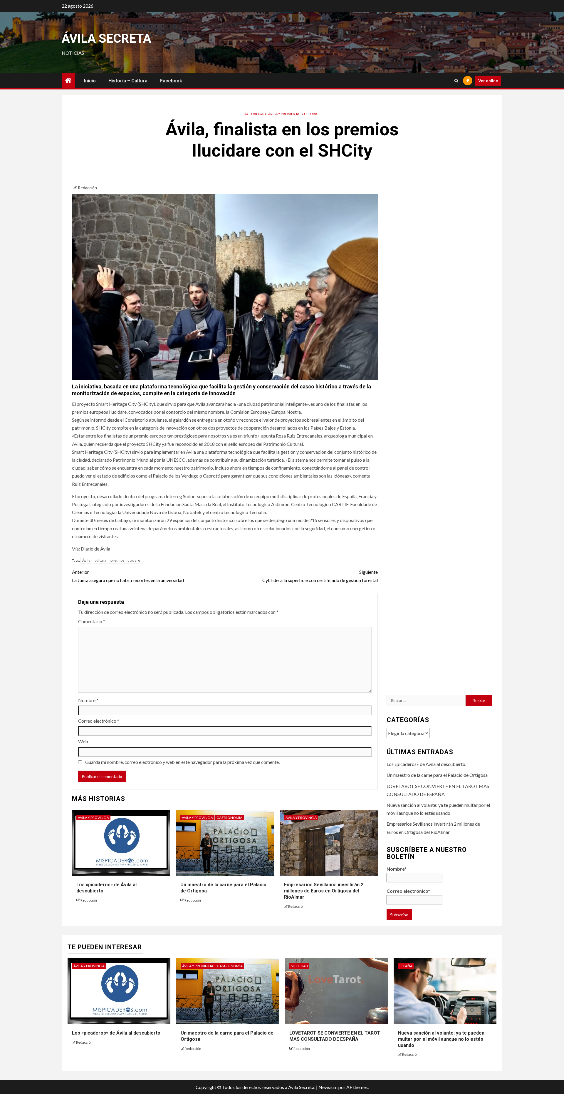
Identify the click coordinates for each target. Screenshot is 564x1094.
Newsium (328, 1087)
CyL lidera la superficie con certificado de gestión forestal (319, 576)
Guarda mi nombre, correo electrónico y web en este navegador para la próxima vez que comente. (182, 762)
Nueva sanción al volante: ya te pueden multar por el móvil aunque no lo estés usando (441, 1039)
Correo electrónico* (408, 891)
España (406, 966)
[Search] (456, 81)
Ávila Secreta (106, 38)
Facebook (171, 81)
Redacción (87, 187)
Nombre (88, 700)
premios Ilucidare (125, 560)
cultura (100, 560)
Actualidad (255, 114)
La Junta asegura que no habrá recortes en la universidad (128, 576)
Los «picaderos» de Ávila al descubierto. (426, 764)
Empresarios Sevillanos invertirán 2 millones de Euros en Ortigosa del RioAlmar (323, 891)
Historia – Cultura (127, 81)
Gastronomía (229, 817)
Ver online (488, 80)
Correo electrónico (98, 721)
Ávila (86, 560)
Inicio (90, 81)
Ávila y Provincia (283, 114)
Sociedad (299, 966)
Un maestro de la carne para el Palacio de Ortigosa (437, 775)
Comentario (91, 621)
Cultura (309, 114)
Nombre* (397, 869)
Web (83, 741)
